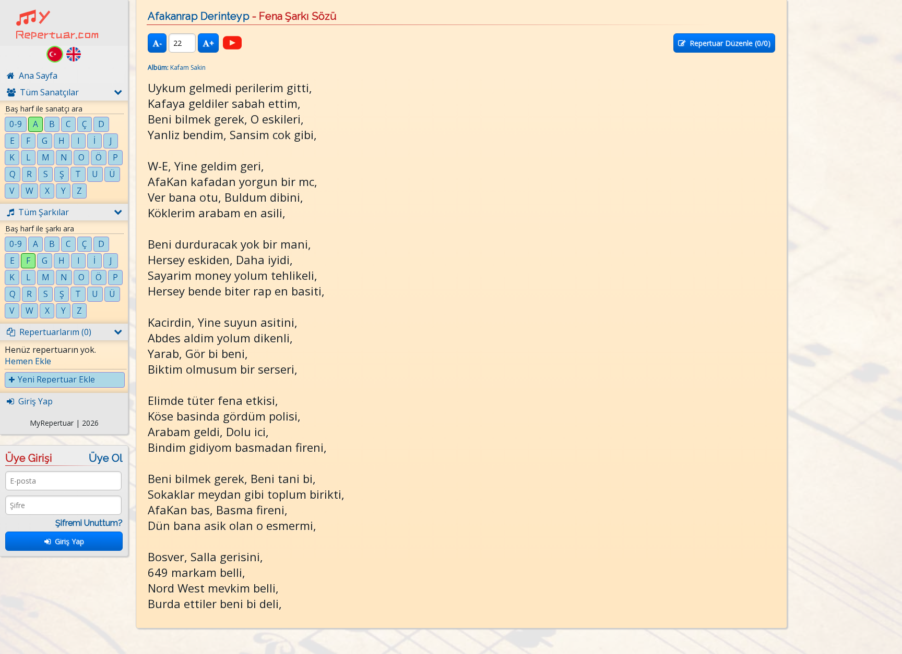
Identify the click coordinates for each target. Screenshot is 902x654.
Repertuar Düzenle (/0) (727, 43)
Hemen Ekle (28, 361)
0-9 (15, 124)
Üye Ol (106, 458)
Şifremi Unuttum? (89, 523)
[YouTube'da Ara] (232, 42)
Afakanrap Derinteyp (199, 16)
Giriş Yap (67, 541)
